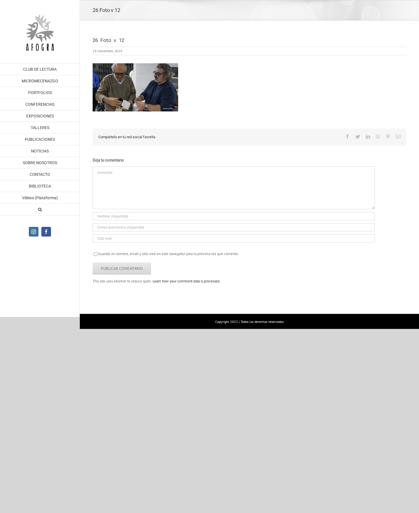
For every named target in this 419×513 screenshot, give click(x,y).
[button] (40, 209)
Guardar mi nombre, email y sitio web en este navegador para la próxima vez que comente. (168, 253)
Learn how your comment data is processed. (186, 281)
